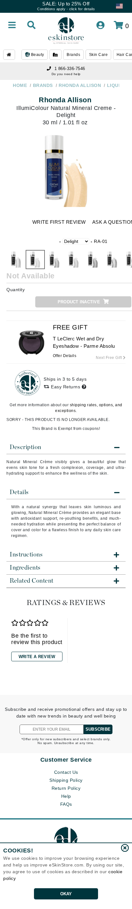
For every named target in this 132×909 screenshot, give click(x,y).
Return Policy (66, 788)
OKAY (66, 893)
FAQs (66, 804)
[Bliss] (16, 259)
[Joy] (73, 259)
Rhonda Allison (65, 100)
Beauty (37, 54)
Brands (73, 54)
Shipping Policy (66, 780)
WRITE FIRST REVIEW (59, 222)
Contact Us (66, 772)
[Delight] (35, 259)
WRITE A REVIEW (37, 656)
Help (66, 796)
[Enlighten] (54, 259)
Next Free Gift (109, 357)
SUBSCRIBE (98, 729)
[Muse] (112, 259)
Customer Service (66, 760)
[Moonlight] (93, 259)
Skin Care (98, 54)
